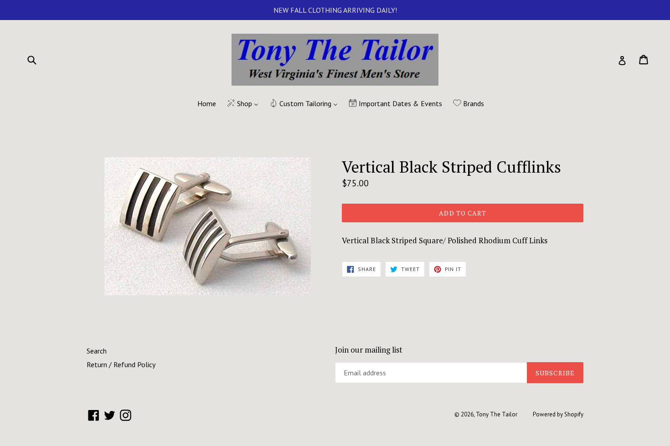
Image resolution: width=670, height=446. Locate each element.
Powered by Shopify (558, 414)
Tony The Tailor (496, 414)
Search (97, 350)
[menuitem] (201, 103)
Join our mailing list (368, 349)
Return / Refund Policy (121, 364)
